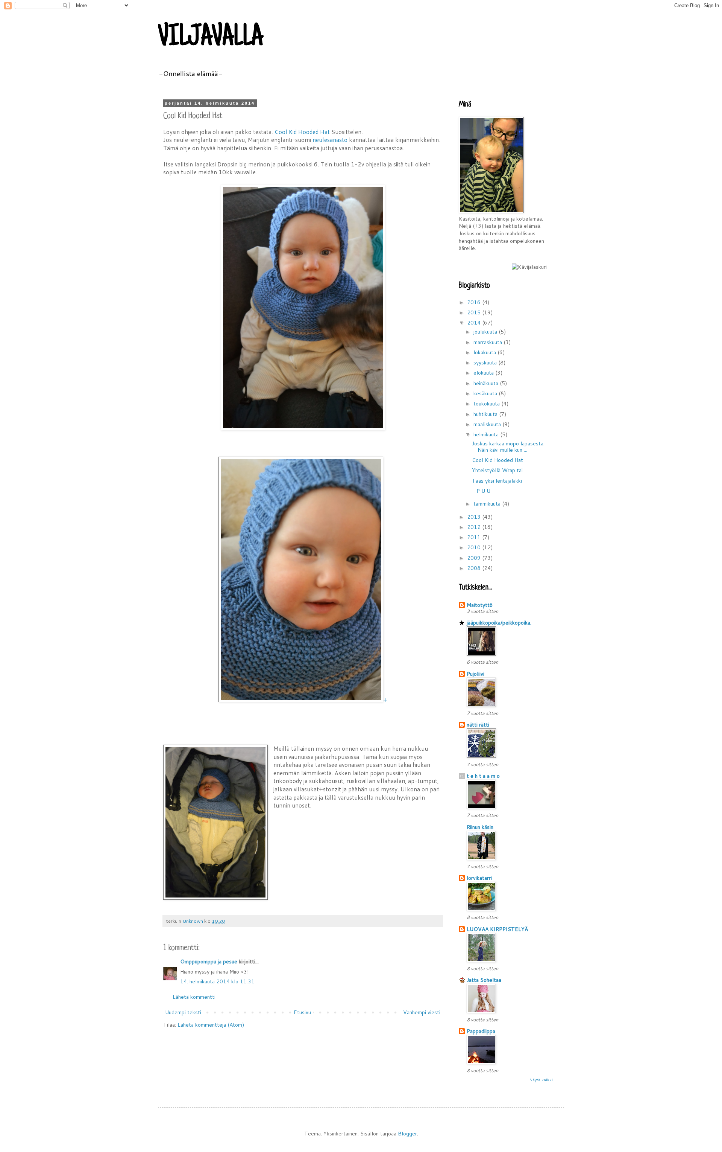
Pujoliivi (475, 674)
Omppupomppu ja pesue (208, 961)
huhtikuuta (486, 414)
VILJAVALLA (210, 38)
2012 (474, 527)
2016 (474, 302)
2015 (474, 312)
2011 (474, 537)
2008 (474, 568)
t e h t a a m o (483, 776)
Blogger (407, 1133)
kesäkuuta (486, 393)
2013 (474, 517)
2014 (474, 322)
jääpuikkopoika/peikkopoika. (499, 622)
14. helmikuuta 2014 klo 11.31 (217, 981)
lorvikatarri (479, 878)
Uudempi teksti (183, 1012)
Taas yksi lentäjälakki (497, 481)
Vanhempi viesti (421, 1012)
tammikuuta (487, 503)
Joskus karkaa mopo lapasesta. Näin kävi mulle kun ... (508, 447)
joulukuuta (486, 331)
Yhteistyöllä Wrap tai (497, 470)
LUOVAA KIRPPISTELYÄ (497, 929)
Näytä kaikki (541, 1079)
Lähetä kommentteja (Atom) (210, 1025)
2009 (474, 558)
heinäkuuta (486, 383)
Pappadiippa (481, 1031)
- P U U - (483, 491)
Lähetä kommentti (194, 997)
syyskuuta (485, 362)
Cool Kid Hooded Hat (302, 132)
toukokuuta (487, 403)
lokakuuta (485, 352)
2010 (474, 547)
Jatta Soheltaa (484, 980)
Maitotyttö (480, 605)
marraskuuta (488, 342)
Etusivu (302, 1012)
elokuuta (484, 372)
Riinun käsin (480, 827)
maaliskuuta (487, 424)
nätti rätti (478, 724)
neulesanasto (329, 140)
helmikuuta (486, 434)
